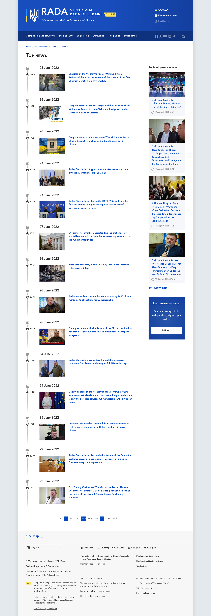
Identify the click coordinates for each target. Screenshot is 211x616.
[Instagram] (169, 36)
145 (96, 519)
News (53, 47)
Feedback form (40, 591)
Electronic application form (92, 564)
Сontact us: (141, 566)
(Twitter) (104, 548)
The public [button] (114, 36)
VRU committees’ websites (92, 579)
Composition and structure (40, 36)
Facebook (88, 548)
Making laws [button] (66, 36)
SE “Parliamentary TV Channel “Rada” (152, 583)
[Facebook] (156, 36)
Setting (165, 330)
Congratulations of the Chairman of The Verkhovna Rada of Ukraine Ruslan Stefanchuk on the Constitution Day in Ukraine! (99, 141)
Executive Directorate (145, 593)
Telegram (151, 548)
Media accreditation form (147, 556)
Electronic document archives (93, 596)
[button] (44, 548)
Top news (64, 47)
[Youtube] (165, 36)
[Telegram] (174, 37)
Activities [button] (98, 36)
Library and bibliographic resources (96, 591)
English (162, 21)
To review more (158, 287)
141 (71, 519)
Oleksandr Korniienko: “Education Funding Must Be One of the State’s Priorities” (166, 103)
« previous (49, 518)
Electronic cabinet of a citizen (149, 561)
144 (90, 519)
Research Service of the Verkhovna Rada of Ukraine (158, 579)
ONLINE (110, 14)
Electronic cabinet (168, 15)
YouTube (119, 548)
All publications (41, 47)
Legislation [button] (83, 36)
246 (115, 519)
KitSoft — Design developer (45, 609)
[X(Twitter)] (160, 36)
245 (108, 519)
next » (121, 518)
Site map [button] (32, 536)
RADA (55, 12)
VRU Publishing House (146, 589)
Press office (130, 36)
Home (28, 47)
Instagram (135, 548)
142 (78, 519)
